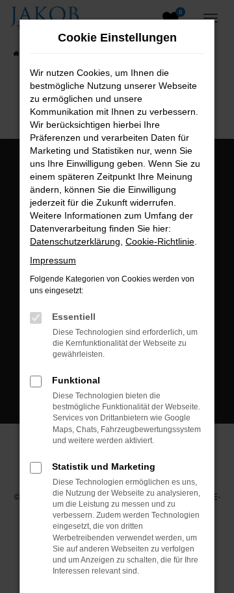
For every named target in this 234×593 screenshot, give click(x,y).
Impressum (53, 260)
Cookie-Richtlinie (159, 241)
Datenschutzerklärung (75, 241)
